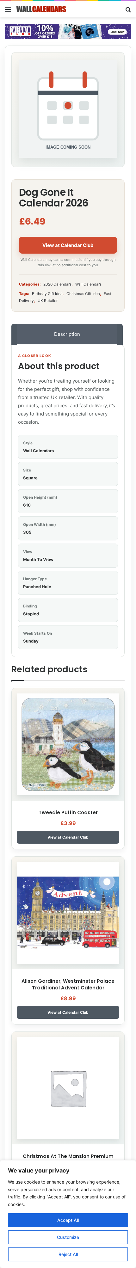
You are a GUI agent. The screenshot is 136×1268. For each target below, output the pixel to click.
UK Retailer (48, 300)
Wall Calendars (88, 284)
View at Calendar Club (68, 245)
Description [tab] (67, 334)
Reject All (68, 1254)
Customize (68, 1237)
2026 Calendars (57, 284)
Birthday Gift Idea (47, 293)
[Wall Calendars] (41, 9)
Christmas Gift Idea (83, 293)
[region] (68, 1214)
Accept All (68, 1220)
